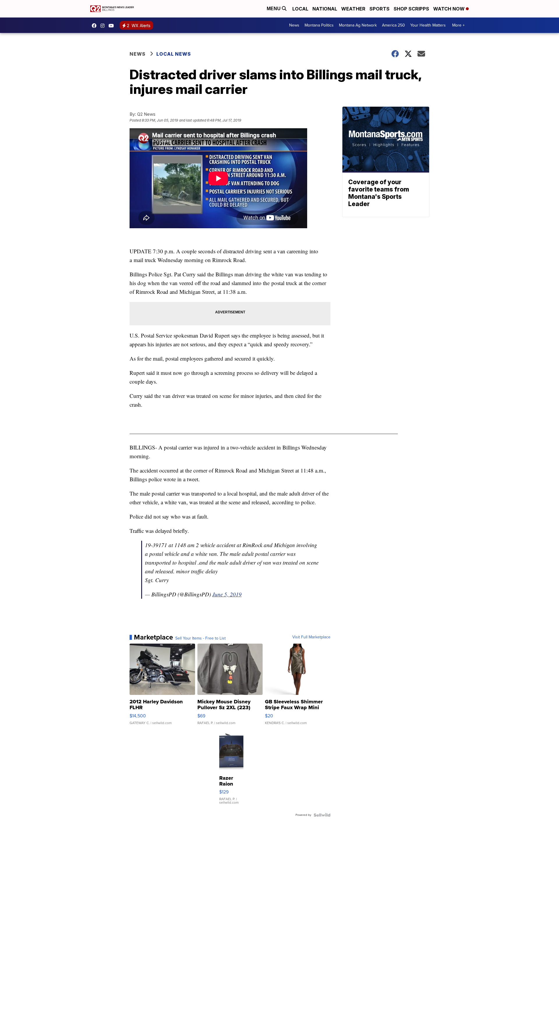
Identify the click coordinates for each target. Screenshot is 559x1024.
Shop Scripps (411, 9)
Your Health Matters (428, 25)
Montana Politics (319, 25)
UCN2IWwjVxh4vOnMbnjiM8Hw (113, 25)
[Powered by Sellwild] (322, 815)
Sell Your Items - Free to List (200, 638)
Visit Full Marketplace (311, 637)
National (324, 9)
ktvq (103, 25)
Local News (173, 54)
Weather (353, 9)
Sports (379, 9)
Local (300, 9)
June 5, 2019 (227, 594)
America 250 (393, 25)
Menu (274, 8)
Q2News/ (95, 25)
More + (458, 25)
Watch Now (449, 9)
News (294, 25)
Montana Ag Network (358, 25)
